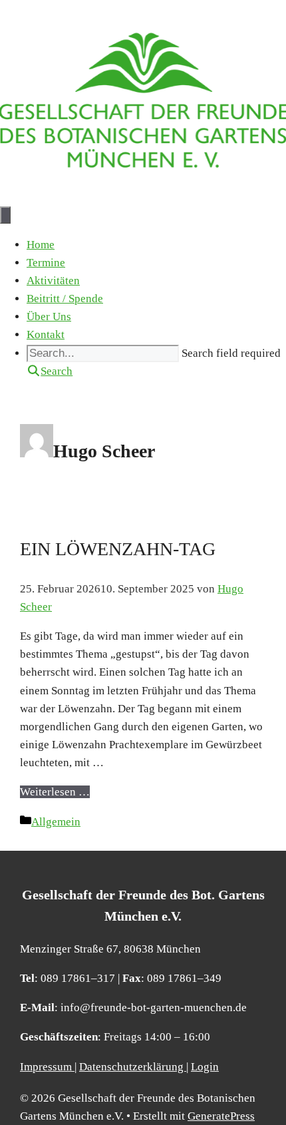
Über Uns (49, 316)
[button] (49, 371)
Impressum (47, 1066)
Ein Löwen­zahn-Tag (117, 549)
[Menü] (5, 215)
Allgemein (55, 821)
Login (205, 1066)
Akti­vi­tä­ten (53, 280)
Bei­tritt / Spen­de (65, 298)
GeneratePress (221, 1116)
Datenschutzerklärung (132, 1066)
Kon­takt (46, 334)
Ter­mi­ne (46, 262)
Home (41, 244)
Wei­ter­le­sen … (55, 792)
